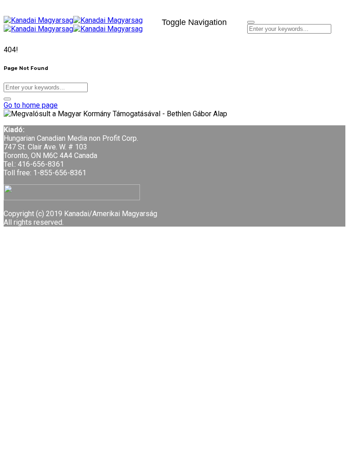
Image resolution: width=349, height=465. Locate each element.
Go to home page (31, 105)
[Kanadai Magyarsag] (79, 20)
